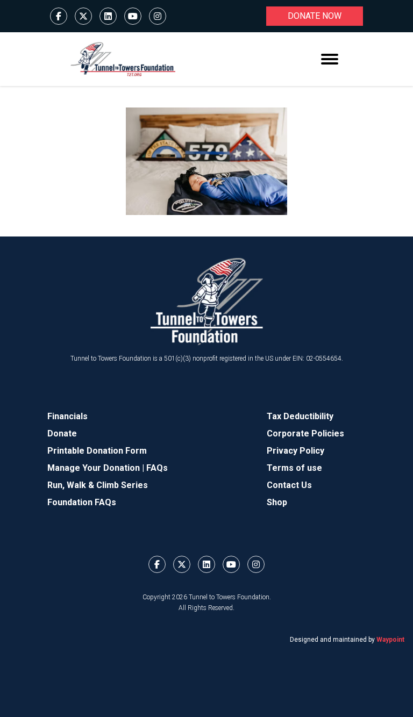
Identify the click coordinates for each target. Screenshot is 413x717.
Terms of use (294, 468)
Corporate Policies (305, 433)
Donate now (314, 16)
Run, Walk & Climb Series (97, 485)
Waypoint (390, 639)
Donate (62, 433)
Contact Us (289, 485)
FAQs (157, 468)
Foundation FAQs (81, 502)
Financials (67, 416)
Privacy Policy (295, 451)
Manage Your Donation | (96, 468)
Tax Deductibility (300, 416)
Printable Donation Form (97, 451)
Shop (277, 502)
